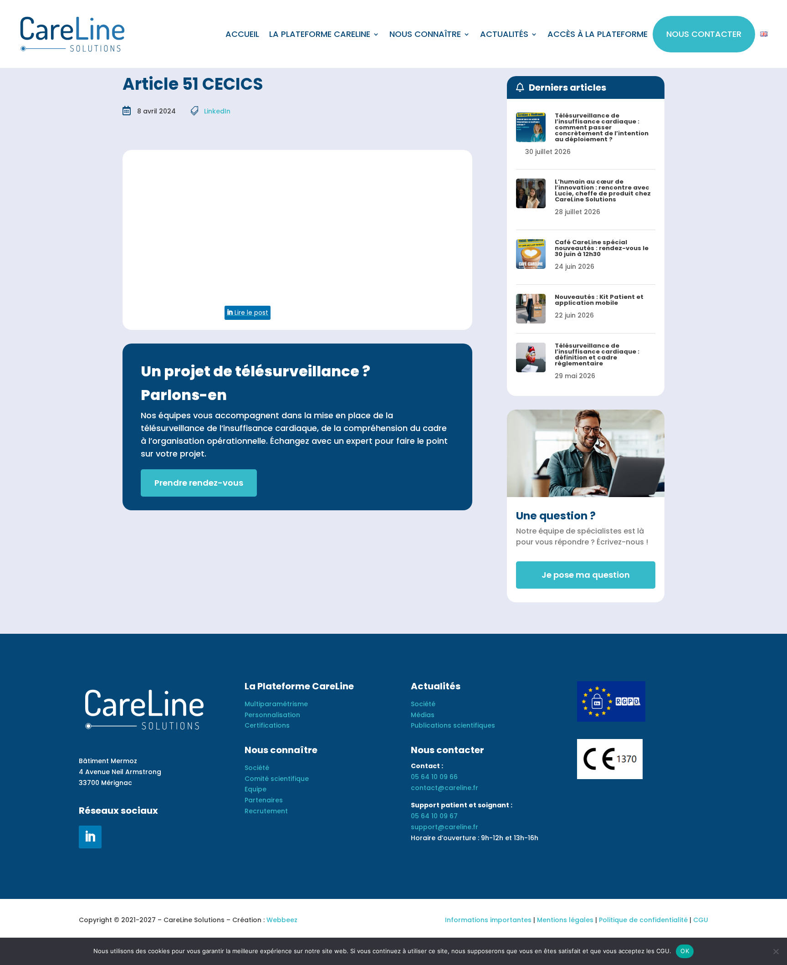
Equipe (255, 789)
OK (684, 951)
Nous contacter (703, 34)
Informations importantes (488, 919)
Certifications (267, 725)
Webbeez (281, 919)
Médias (422, 714)
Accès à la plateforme (597, 34)
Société (257, 767)
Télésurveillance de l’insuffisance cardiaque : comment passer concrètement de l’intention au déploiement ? (602, 127)
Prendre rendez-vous (198, 482)
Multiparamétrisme (276, 703)
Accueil (242, 34)
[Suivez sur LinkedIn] (90, 837)
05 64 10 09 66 (434, 776)
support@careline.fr (444, 827)
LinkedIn (217, 111)
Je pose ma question (586, 574)
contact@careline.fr (444, 787)
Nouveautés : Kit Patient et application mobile (599, 300)
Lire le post (250, 312)
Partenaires (264, 800)
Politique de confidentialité (643, 919)
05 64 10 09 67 (434, 816)
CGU (700, 919)
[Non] (775, 951)
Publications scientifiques (453, 725)
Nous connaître (425, 34)
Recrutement (266, 811)
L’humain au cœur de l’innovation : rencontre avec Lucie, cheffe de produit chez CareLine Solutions (603, 190)
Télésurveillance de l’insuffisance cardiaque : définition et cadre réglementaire (597, 354)
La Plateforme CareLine (319, 34)
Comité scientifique (277, 778)
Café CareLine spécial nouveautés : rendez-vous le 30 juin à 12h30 (602, 248)
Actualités (504, 34)
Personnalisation (272, 714)
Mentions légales (565, 919)
